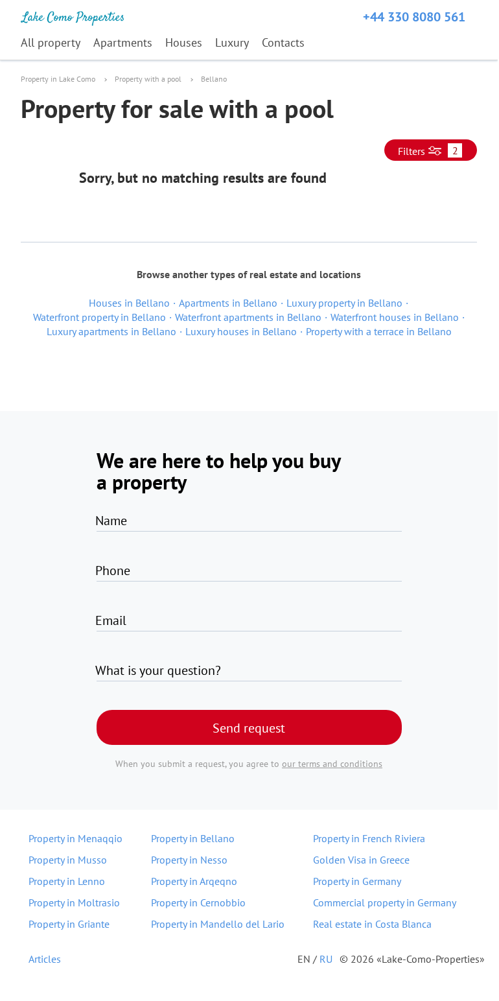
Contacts (283, 42)
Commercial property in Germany (384, 902)
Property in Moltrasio (74, 902)
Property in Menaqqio (75, 838)
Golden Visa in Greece (361, 859)
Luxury (232, 42)
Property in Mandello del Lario (217, 923)
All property (50, 42)
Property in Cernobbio (198, 902)
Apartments (122, 42)
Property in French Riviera (369, 838)
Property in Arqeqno (194, 881)
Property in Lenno (67, 881)
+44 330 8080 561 (414, 16)
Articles (45, 958)
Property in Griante (69, 923)
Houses (183, 42)
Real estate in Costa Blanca (372, 923)
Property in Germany (357, 881)
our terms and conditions (332, 764)
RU (325, 958)
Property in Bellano (193, 838)
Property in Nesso (189, 859)
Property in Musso (68, 859)
